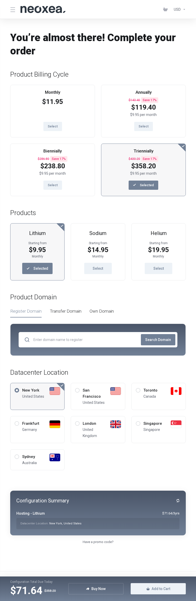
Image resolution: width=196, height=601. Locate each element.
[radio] (17, 390)
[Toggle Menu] (12, 9)
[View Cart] (166, 9)
